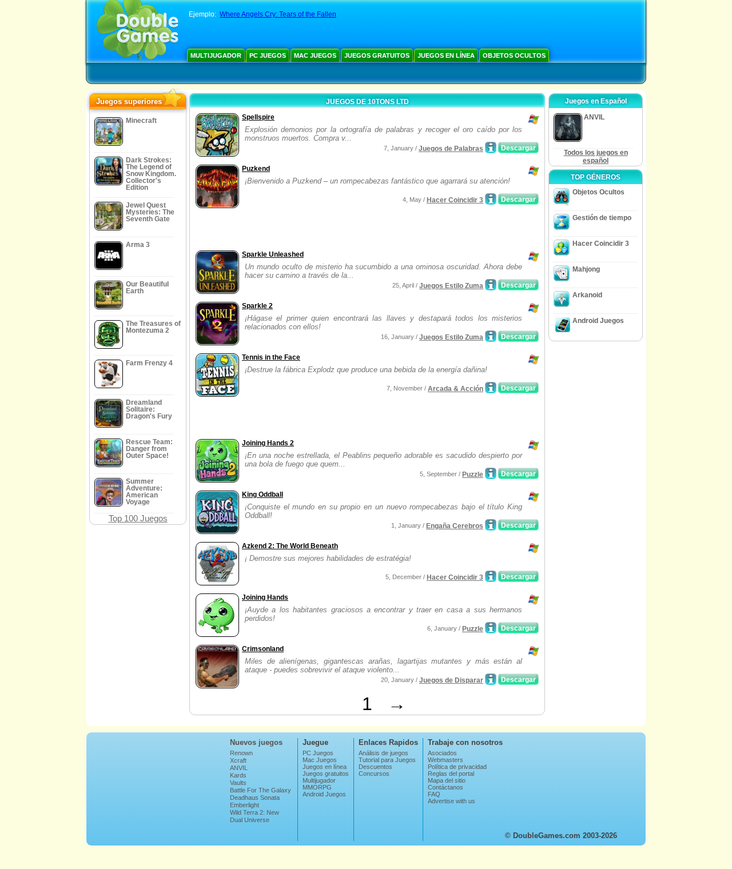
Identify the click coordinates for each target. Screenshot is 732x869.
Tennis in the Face (271, 357)
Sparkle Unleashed (273, 254)
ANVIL (239, 767)
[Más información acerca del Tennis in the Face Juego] (490, 387)
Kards (238, 775)
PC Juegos (267, 55)
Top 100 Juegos (138, 518)
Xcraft (238, 760)
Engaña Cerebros (454, 526)
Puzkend (256, 169)
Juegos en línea (446, 55)
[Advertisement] (326, 230)
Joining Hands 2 (268, 443)
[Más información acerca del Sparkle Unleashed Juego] (490, 284)
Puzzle (472, 475)
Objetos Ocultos (514, 55)
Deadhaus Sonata (255, 797)
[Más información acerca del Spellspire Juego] (490, 147)
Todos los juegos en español (596, 157)
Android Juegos (598, 321)
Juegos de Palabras (451, 149)
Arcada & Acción (455, 389)
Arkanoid (587, 295)
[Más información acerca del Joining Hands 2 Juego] (490, 473)
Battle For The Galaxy (260, 790)
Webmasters (445, 759)
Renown (241, 753)
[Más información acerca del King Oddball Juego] (490, 525)
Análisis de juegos (383, 753)
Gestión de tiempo (601, 218)
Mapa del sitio (447, 780)
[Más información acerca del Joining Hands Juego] (490, 627)
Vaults (238, 782)
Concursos (374, 773)
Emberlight (244, 805)
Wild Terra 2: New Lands (254, 816)
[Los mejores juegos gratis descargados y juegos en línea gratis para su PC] (137, 31)
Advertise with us (451, 801)
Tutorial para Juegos (387, 759)
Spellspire (258, 117)
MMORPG (317, 787)
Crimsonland (263, 649)
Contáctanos (445, 787)
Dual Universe (249, 819)
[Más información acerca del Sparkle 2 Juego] (490, 336)
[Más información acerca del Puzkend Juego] (490, 199)
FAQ (434, 794)
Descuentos (375, 766)
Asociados (442, 753)
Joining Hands (265, 597)
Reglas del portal (451, 773)
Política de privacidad (457, 766)
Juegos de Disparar (451, 680)
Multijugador (215, 55)
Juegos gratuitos (376, 55)
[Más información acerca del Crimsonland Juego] (490, 679)
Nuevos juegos (256, 742)
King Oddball (262, 495)
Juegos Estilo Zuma (451, 286)
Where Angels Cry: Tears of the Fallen (278, 14)
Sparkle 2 (257, 306)
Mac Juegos (315, 55)
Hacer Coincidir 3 (455, 200)
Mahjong (586, 269)
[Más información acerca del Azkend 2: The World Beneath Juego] (490, 576)
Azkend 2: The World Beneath (290, 546)
